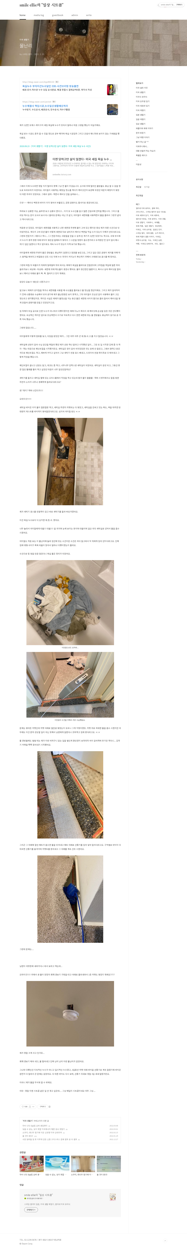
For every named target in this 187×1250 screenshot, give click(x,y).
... (137, 159)
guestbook (57, 15)
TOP (165, 1241)
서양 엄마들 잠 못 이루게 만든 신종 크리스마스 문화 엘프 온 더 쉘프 (49, 1139)
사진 (156, 243)
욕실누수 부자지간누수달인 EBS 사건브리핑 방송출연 (50, 86)
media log (39, 15)
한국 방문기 (140, 132)
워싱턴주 (158, 226)
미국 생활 (162, 219)
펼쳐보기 (139, 83)
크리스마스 (140, 211)
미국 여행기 (140, 110)
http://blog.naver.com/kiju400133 (38, 82)
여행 (137, 243)
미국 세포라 (154, 215)
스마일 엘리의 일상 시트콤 (156, 211)
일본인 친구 (157, 229)
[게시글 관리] (33, 1107)
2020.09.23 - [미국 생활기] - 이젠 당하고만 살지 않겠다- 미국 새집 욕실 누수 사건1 (55, 146)
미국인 (138, 229)
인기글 (146, 186)
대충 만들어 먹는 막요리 (145, 150)
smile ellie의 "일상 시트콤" (41, 5)
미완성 (138, 164)
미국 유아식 (152, 219)
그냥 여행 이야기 (142, 137)
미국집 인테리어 (147, 243)
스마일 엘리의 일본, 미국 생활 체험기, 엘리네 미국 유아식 (47, 1204)
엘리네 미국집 (141, 219)
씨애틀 (157, 222)
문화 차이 (155, 208)
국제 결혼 (149, 233)
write (89, 15)
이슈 (149, 240)
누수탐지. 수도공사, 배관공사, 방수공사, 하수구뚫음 (46, 109)
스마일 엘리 (140, 233)
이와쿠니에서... (142, 146)
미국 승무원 (147, 229)
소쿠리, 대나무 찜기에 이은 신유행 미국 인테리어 (42, 1132)
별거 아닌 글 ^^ (142, 141)
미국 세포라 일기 (142, 105)
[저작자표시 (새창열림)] (49, 1107)
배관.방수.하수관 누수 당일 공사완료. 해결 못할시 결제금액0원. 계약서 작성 (57, 89)
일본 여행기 (140, 119)
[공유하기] (30, 1107)
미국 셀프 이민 (142, 87)
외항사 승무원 (141, 240)
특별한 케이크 (141, 155)
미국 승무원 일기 (142, 101)
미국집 (158, 236)
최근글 (138, 186)
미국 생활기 (27, 1120)
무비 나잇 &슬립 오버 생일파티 (34, 1125)
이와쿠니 (149, 222)
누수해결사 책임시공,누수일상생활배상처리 (45, 105)
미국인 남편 (157, 240)
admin (74, 15)
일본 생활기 (140, 114)
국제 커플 (139, 226)
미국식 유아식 (141, 96)
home (22, 15)
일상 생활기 (140, 123)
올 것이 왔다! (27, 1136)
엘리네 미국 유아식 (143, 208)
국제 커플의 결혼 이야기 (145, 236)
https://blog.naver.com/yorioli (36, 102)
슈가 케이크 (159, 233)
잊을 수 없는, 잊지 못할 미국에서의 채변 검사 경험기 (43, 1129)
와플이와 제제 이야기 (144, 128)
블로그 (161, 243)
